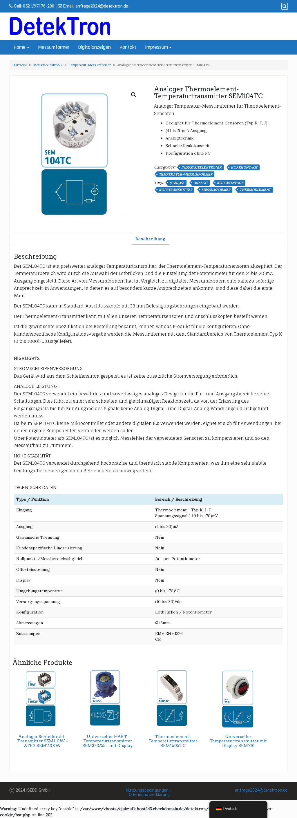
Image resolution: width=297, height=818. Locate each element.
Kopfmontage (244, 167)
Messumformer (53, 47)
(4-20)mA (177, 183)
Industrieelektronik (47, 65)
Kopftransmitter (176, 190)
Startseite (19, 65)
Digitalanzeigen (94, 47)
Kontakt (127, 47)
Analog (201, 183)
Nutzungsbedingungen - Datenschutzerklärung (148, 792)
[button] (133, 95)
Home (20, 47)
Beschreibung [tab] (150, 238)
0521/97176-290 (38, 6)
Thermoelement (255, 190)
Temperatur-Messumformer (90, 65)
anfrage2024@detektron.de (101, 6)
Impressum (156, 47)
